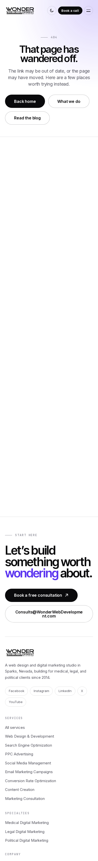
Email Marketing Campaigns (29, 771)
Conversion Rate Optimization (30, 780)
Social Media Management (28, 763)
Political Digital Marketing (26, 840)
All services (15, 727)
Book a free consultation (38, 595)
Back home (25, 101)
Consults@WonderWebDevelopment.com (49, 613)
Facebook (16, 691)
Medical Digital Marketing (27, 822)
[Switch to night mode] (51, 10)
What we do (68, 101)
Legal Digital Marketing (24, 831)
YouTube (16, 702)
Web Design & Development (29, 736)
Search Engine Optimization (28, 745)
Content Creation (19, 789)
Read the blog (27, 117)
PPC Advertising (19, 754)
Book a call (70, 11)
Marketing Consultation (25, 798)
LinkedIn (65, 691)
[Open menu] (88, 10)
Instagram (41, 691)
